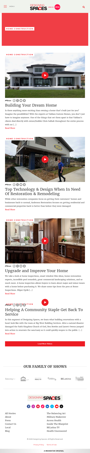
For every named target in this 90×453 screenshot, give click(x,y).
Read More (10, 128)
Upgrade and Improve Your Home (36, 270)
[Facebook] (14, 100)
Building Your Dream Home (31, 105)
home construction (19, 55)
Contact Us (10, 424)
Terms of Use (52, 445)
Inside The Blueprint (57, 424)
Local (8, 427)
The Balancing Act (56, 413)
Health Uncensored (57, 431)
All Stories (10, 413)
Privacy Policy (39, 445)
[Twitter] (17, 100)
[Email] (20, 100)
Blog (7, 431)
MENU (12, 6)
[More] (24, 100)
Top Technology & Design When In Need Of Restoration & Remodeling (42, 191)
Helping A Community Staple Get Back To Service (44, 312)
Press (8, 420)
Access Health (54, 420)
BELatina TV (53, 427)
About (8, 417)
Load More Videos (45, 344)
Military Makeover (56, 417)
